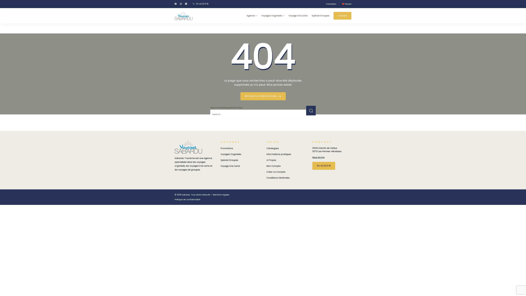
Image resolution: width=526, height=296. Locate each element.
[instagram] (181, 4)
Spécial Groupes (320, 15)
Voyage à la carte (298, 15)
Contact (342, 15)
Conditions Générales (278, 177)
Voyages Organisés (271, 15)
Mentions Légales (221, 194)
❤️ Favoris (346, 4)
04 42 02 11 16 (202, 4)
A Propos (271, 160)
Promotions (227, 148)
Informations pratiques (278, 154)
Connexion (331, 4)
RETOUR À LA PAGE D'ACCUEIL (261, 96)
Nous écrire (318, 157)
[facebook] (176, 4)
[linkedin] (186, 4)
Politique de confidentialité (187, 199)
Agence (251, 15)
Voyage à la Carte (230, 166)
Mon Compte (273, 166)
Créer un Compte (275, 171)
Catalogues (272, 148)
